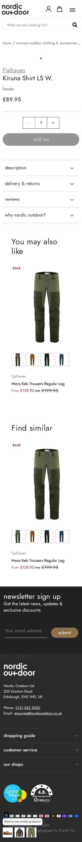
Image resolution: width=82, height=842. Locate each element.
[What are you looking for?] (74, 25)
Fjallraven (14, 70)
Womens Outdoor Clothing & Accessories (46, 43)
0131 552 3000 (27, 707)
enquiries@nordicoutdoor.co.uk (38, 713)
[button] (59, 10)
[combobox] (41, 25)
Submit (64, 632)
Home (7, 43)
